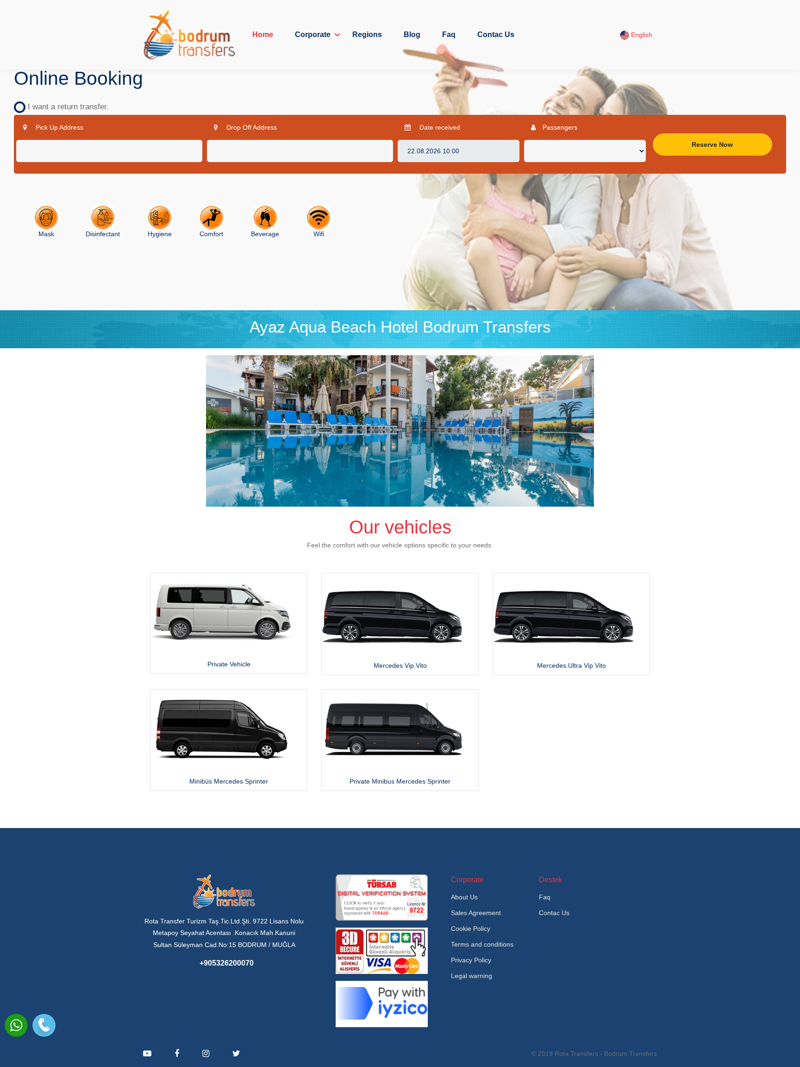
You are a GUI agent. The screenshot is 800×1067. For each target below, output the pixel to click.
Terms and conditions (482, 944)
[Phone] (44, 1025)
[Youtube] (147, 1053)
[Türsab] (382, 897)
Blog (412, 34)
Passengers (560, 127)
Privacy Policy (471, 960)
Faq (449, 34)
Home (262, 34)
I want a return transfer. (65, 106)
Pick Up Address (58, 127)
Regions (367, 34)
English (640, 34)
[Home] (189, 34)
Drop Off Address (251, 127)
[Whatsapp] (16, 1025)
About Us (464, 897)
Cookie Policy (470, 928)
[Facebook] (177, 1053)
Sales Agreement (476, 912)
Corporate (313, 34)
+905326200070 (227, 963)
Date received (439, 127)
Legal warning (471, 975)
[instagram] (205, 1053)
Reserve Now (712, 144)
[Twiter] (236, 1053)
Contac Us (495, 34)
